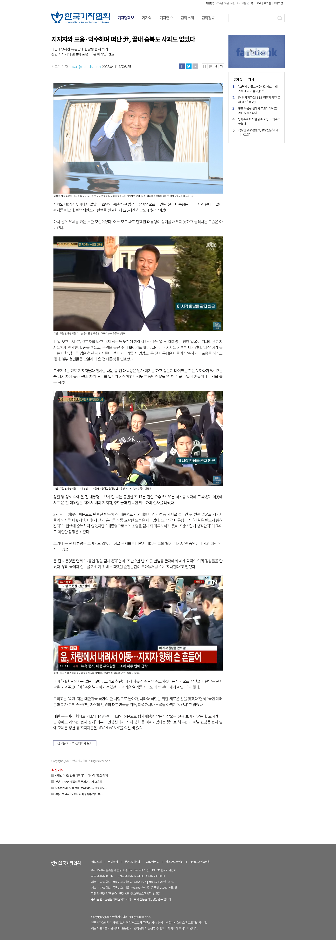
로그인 (267, 3)
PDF (259, 3)
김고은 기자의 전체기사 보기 (74, 743)
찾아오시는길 (132, 862)
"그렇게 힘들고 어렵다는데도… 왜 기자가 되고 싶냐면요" (258, 88)
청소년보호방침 (174, 862)
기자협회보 (125, 17)
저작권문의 (152, 862)
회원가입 (278, 3)
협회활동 (208, 17)
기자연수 (166, 17)
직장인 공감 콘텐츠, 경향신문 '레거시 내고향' (258, 132)
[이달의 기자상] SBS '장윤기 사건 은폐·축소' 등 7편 (259, 99)
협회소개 (187, 17)
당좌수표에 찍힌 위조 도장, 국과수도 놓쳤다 (259, 121)
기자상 (147, 17)
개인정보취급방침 (200, 862)
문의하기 (113, 862)
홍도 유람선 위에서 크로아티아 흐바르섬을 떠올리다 (258, 110)
